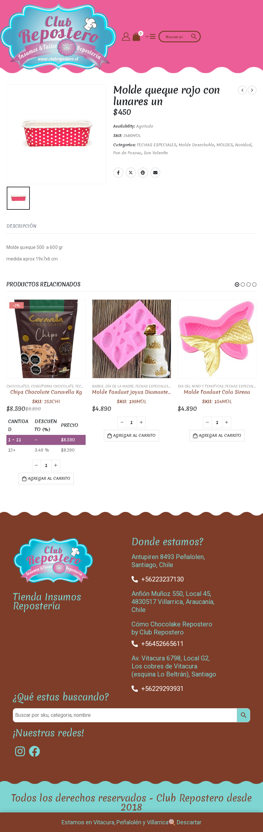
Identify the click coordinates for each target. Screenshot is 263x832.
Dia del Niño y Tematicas (201, 386)
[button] (237, 284)
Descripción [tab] (21, 226)
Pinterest (143, 172)
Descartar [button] (189, 822)
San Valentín (156, 153)
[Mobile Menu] (153, 36)
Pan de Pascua (127, 153)
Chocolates (17, 386)
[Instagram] (20, 751)
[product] (131, 339)
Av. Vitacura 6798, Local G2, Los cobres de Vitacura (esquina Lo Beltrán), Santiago (174, 666)
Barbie (98, 386)
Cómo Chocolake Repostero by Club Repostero (172, 628)
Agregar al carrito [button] (49, 478)
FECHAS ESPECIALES (156, 145)
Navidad (243, 145)
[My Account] (126, 36)
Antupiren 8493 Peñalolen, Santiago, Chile (168, 561)
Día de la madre (119, 386)
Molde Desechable (196, 145)
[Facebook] (34, 751)
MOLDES (224, 145)
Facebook (118, 172)
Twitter (131, 172)
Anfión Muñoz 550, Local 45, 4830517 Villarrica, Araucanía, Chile (173, 602)
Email (155, 172)
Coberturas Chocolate (52, 386)
